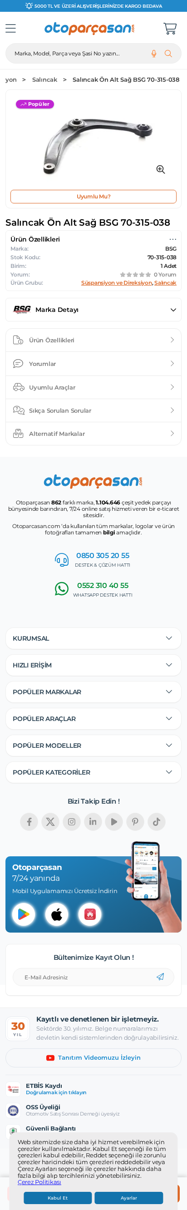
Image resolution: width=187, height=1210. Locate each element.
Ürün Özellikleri (51, 340)
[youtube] (114, 822)
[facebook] (29, 822)
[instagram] (72, 822)
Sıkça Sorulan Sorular (60, 410)
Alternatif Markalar (56, 433)
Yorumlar (42, 363)
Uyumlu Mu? (94, 196)
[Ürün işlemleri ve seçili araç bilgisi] (173, 239)
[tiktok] (157, 822)
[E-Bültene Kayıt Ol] (160, 977)
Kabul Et (58, 1198)
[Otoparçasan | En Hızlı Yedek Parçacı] (90, 28)
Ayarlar (129, 1198)
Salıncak (44, 79)
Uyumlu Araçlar (52, 387)
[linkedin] (93, 822)
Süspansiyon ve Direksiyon (116, 283)
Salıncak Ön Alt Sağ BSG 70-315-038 (126, 79)
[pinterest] (135, 822)
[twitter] (50, 822)
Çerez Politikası (39, 1182)
